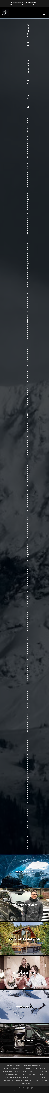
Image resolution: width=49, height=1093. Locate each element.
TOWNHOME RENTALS (11, 1071)
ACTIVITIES (42, 1071)
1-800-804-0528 (18, 2)
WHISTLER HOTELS (29, 1071)
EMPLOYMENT (7, 1080)
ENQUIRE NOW (24, 1083)
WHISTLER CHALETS (14, 1065)
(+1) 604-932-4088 (31, 2)
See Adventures (27, 523)
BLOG (41, 1074)
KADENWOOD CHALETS (33, 1065)
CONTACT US (27, 840)
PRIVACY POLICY (41, 1080)
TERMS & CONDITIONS (24, 1080)
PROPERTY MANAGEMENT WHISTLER (18, 1077)
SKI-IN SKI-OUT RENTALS (35, 1068)
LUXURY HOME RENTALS (13, 1068)
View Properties (27, 434)
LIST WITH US (40, 1077)
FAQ (34, 1074)
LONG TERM (26, 1074)
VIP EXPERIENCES (12, 1074)
